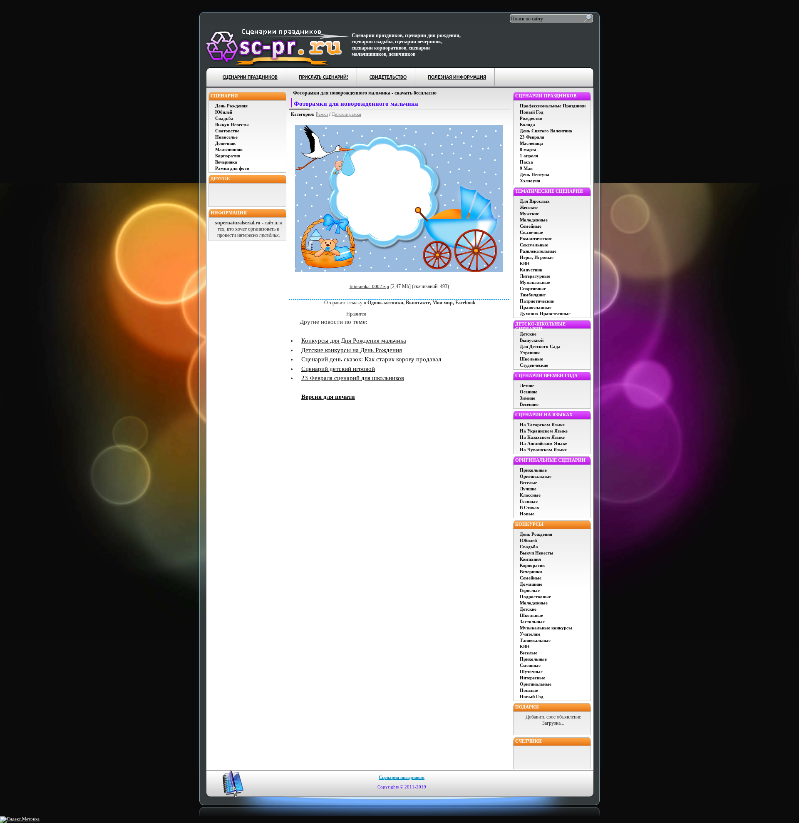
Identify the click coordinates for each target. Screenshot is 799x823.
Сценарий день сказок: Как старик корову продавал (371, 359)
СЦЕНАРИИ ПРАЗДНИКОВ (250, 77)
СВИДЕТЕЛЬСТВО (388, 77)
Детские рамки (346, 114)
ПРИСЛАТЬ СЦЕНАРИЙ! (323, 77)
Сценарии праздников (401, 777)
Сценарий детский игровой (338, 369)
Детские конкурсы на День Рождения (351, 350)
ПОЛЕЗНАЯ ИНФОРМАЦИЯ (457, 77)
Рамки (322, 114)
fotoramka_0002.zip (369, 286)
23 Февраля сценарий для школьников (352, 378)
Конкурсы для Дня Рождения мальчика (353, 340)
